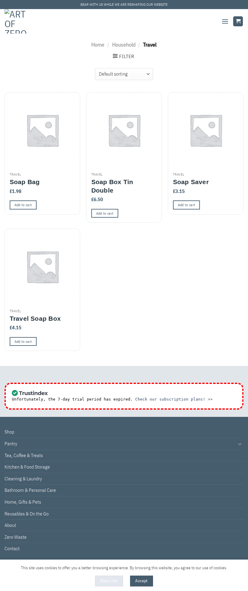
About (10, 525)
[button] (225, 21)
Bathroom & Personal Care (30, 490)
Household (123, 44)
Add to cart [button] (23, 205)
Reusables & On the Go (27, 514)
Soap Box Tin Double (112, 185)
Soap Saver (191, 181)
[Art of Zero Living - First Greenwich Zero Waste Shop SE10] (20, 21)
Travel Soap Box (35, 318)
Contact (12, 548)
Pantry (11, 443)
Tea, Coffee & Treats (24, 455)
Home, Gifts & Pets (23, 502)
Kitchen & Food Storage (27, 467)
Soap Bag (25, 181)
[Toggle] (239, 443)
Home (97, 44)
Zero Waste (16, 537)
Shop (9, 432)
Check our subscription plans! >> (174, 399)
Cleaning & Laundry (23, 479)
